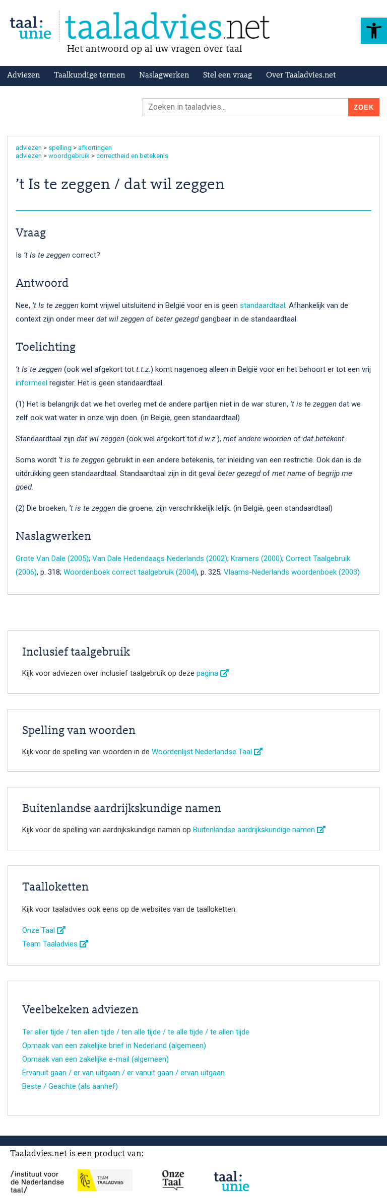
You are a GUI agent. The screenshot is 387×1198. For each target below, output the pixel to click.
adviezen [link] (29, 147)
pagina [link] (208, 673)
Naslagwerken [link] (164, 75)
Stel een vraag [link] (227, 75)
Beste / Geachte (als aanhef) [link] (70, 1086)
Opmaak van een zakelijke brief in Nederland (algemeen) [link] (114, 1045)
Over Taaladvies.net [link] (301, 75)
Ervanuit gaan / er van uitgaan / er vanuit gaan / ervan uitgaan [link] (123, 1072)
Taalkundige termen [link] (89, 75)
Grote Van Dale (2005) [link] (52, 558)
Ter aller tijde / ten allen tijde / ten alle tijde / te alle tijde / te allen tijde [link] (135, 1031)
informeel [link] (31, 382)
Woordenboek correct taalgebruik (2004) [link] (130, 572)
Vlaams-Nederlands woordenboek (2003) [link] (292, 572)
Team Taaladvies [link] (51, 943)
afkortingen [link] (95, 147)
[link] (374, 31)
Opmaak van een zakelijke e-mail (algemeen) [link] (95, 1059)
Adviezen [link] (23, 75)
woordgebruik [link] (69, 155)
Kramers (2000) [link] (256, 558)
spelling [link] (60, 147)
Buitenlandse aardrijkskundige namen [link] (255, 829)
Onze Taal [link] (39, 930)
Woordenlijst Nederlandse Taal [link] (203, 751)
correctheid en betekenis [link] (132, 155)
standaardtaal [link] (262, 305)
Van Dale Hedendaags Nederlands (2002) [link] (159, 558)
